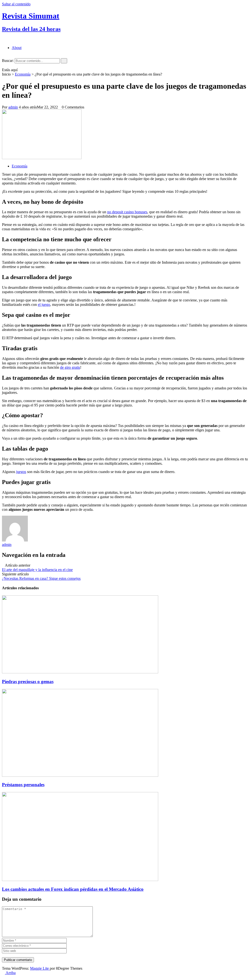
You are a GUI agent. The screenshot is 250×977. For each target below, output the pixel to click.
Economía (23, 74)
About (16, 48)
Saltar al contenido (16, 4)
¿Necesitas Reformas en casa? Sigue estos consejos (41, 578)
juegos (21, 472)
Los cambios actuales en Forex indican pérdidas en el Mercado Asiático (73, 889)
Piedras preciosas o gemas (27, 681)
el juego (44, 304)
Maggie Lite (40, 968)
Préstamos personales (23, 784)
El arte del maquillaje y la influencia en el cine (37, 570)
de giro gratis (70, 367)
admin (13, 107)
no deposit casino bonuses (127, 212)
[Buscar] (64, 60)
